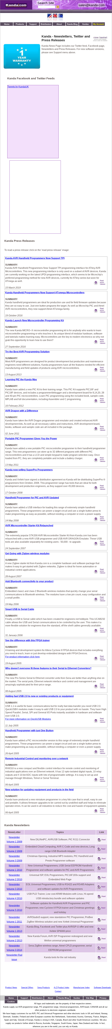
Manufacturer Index (81, 987)
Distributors (46, 24)
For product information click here (22, 657)
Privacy (103, 998)
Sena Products (43, 987)
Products (20, 24)
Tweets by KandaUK (18, 86)
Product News (11, 987)
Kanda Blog (72, 24)
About (59, 24)
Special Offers (27, 987)
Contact (58, 991)
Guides (85, 24)
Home (6, 24)
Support (33, 24)
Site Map (90, 998)
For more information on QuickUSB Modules (28, 719)
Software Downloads (102, 987)
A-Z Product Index (61, 987)
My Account (98, 24)
